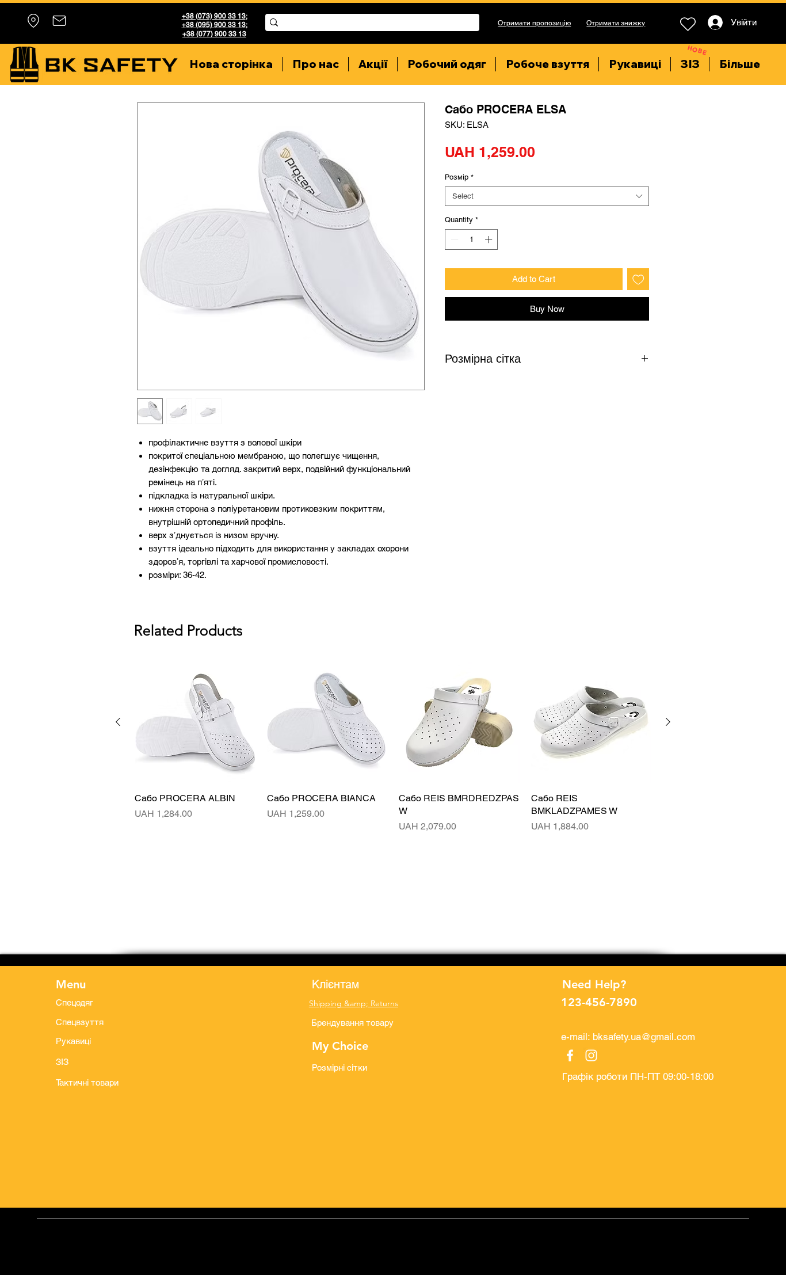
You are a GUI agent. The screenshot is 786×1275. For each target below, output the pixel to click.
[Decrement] (453, 239)
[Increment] (490, 239)
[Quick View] (195, 722)
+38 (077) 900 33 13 (214, 34)
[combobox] (547, 196)
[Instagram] (591, 1055)
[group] (393, 754)
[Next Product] (668, 722)
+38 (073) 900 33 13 (214, 16)
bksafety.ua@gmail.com (644, 1036)
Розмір (459, 177)
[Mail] (59, 21)
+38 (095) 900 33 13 (214, 25)
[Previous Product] (118, 722)
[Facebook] (570, 1055)
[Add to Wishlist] (638, 279)
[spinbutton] (471, 239)
